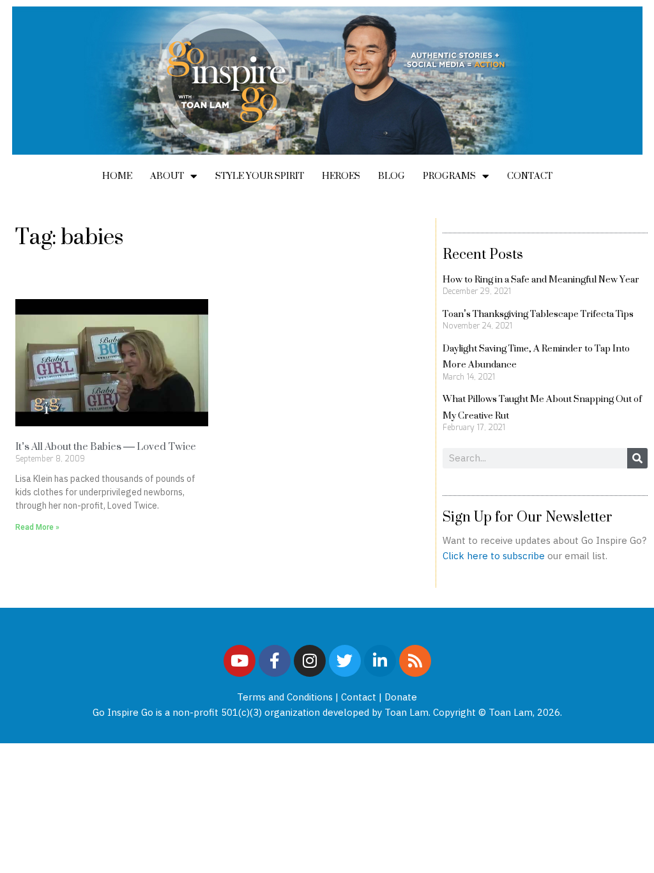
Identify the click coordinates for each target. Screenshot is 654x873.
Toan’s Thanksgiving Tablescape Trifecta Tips (538, 313)
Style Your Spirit (259, 175)
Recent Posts (483, 253)
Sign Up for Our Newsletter (527, 516)
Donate (400, 697)
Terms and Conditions (285, 697)
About (167, 175)
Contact (529, 175)
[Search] (637, 458)
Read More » (37, 527)
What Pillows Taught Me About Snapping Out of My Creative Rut (542, 407)
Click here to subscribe (494, 556)
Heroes (341, 175)
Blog (391, 175)
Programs (449, 175)
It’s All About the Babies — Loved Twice (105, 446)
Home (117, 175)
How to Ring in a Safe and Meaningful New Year (541, 279)
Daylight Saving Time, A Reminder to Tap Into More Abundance (536, 356)
